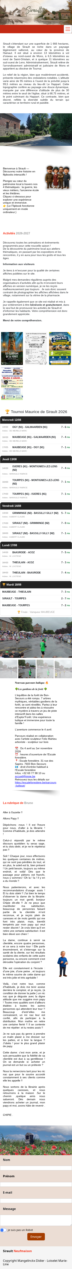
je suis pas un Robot (20, 1230)
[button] (5, 637)
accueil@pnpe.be (25, 776)
